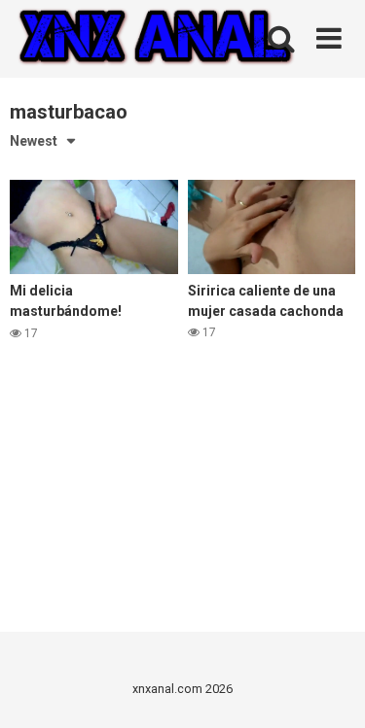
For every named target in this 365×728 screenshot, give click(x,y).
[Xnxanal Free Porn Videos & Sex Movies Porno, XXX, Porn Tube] (156, 39)
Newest (33, 141)
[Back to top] (329, 689)
